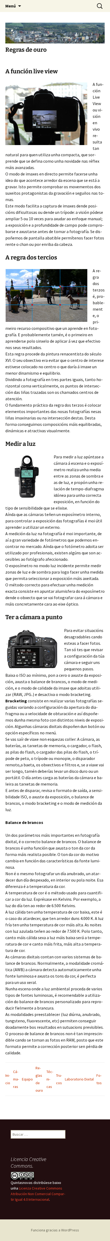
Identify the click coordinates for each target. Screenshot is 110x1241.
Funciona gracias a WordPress (55, 1230)
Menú (10, 6)
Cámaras (16, 1079)
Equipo (27, 1079)
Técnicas (49, 1079)
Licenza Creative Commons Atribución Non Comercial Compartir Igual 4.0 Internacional (38, 1194)
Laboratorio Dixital (79, 1079)
